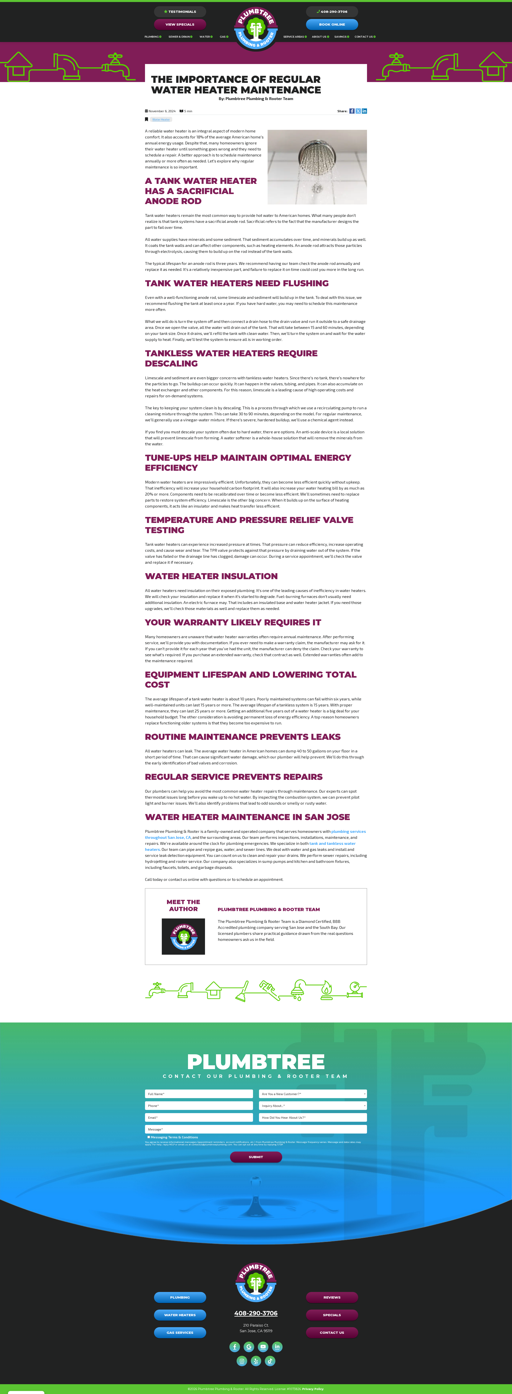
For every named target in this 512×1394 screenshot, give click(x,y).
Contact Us (364, 36)
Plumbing (152, 36)
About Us (319, 36)
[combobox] (313, 1094)
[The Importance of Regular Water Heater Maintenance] (317, 166)
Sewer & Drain (179, 36)
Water (205, 36)
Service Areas (293, 36)
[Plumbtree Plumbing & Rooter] (256, 28)
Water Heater (161, 119)
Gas (223, 36)
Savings (340, 36)
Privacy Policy (313, 1389)
